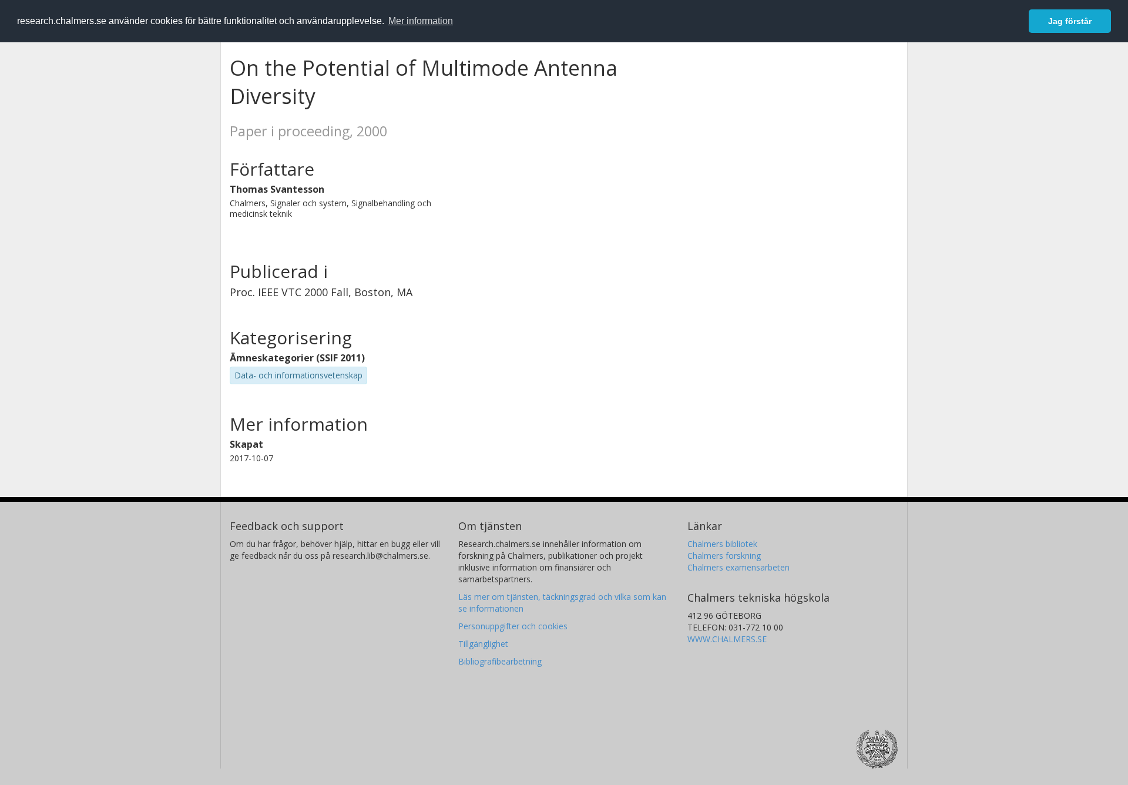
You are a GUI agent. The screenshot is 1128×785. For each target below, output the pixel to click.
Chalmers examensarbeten (738, 567)
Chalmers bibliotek (722, 543)
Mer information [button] (420, 21)
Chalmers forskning (724, 555)
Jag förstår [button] (1070, 21)
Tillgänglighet (483, 643)
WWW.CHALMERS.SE (727, 639)
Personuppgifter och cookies (513, 626)
